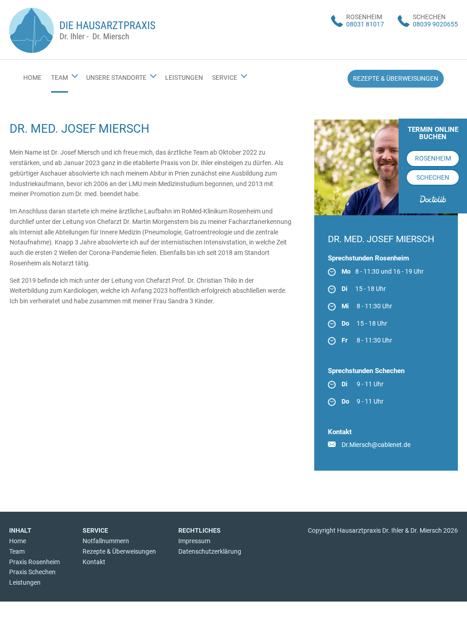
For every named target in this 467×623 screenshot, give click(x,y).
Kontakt (94, 562)
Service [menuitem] (224, 77)
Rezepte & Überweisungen (119, 551)
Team (17, 551)
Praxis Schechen (32, 572)
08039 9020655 (435, 24)
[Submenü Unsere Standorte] (153, 75)
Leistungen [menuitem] (184, 77)
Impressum (194, 541)
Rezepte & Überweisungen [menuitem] (395, 78)
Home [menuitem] (32, 77)
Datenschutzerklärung (209, 551)
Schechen (432, 177)
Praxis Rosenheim (34, 562)
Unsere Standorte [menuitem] (116, 77)
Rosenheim (433, 158)
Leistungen (25, 582)
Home (17, 541)
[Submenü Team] (75, 75)
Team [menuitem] (59, 77)
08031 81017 (365, 24)
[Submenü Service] (244, 75)
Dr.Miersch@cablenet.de (376, 444)
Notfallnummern (106, 541)
